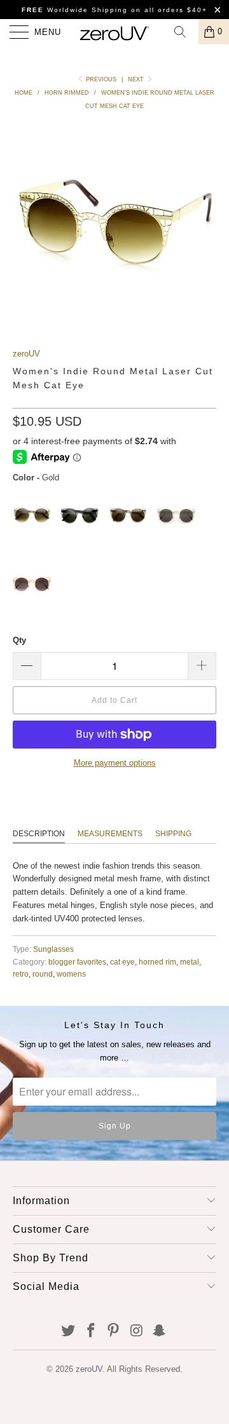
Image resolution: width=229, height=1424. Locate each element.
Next (137, 79)
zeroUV (26, 353)
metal (189, 962)
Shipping (173, 833)
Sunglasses (53, 949)
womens (71, 974)
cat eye (122, 962)
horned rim (157, 962)
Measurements (110, 833)
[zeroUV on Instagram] (136, 1331)
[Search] (184, 31)
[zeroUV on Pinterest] (113, 1331)
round (42, 974)
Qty (19, 640)
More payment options (115, 763)
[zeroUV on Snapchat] (159, 1331)
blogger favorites (77, 962)
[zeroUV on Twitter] (68, 1331)
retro (21, 974)
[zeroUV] (114, 31)
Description (39, 833)
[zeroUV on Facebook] (91, 1331)
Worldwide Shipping (75, 9)
